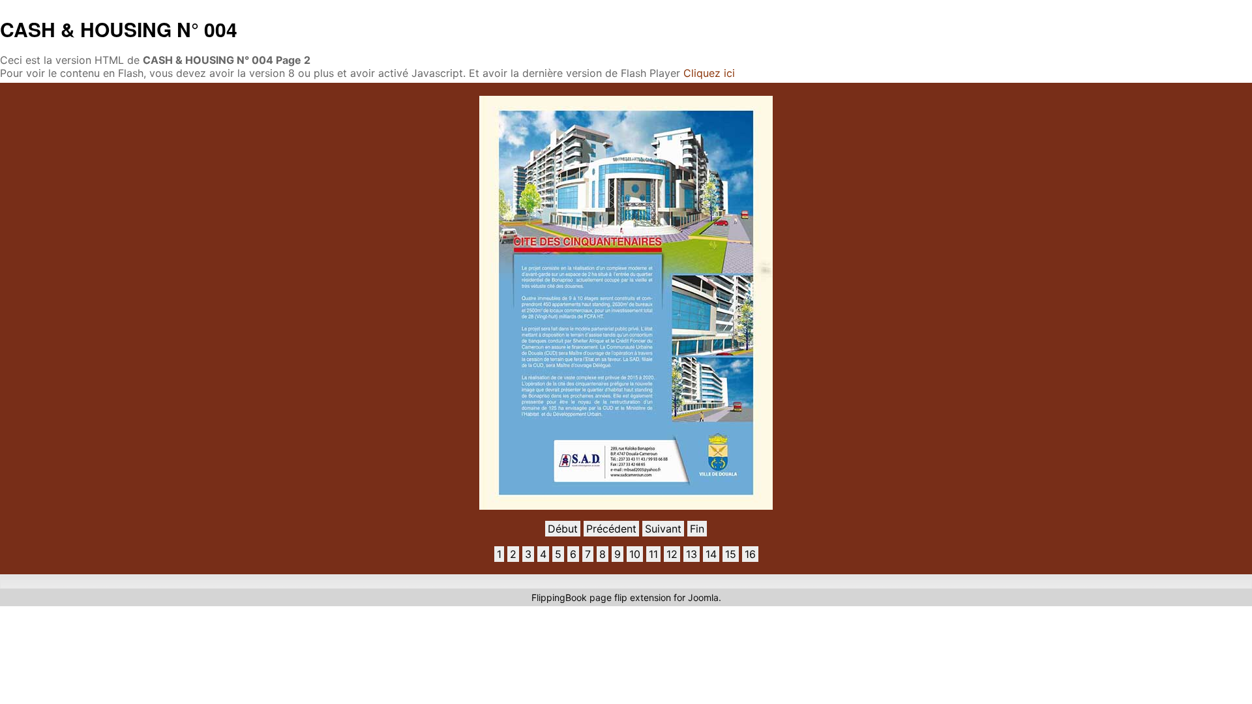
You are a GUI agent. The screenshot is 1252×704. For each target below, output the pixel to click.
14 (711, 554)
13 (691, 554)
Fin (697, 528)
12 (672, 554)
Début (563, 528)
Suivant (663, 528)
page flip (608, 597)
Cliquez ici (709, 73)
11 (653, 554)
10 (634, 554)
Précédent (611, 528)
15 (730, 554)
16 (750, 554)
